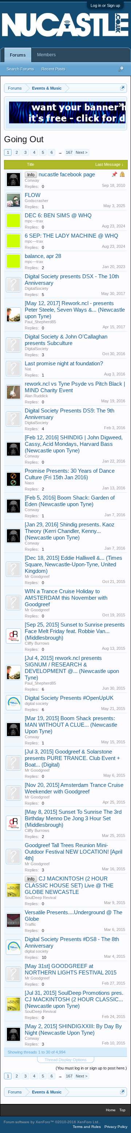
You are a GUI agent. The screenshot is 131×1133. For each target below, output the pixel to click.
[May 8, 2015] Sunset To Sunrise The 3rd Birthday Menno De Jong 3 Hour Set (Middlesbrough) (73, 818)
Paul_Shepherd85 (40, 322)
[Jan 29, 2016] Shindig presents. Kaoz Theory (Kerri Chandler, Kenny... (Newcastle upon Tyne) (70, 531)
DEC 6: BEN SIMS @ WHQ (58, 215)
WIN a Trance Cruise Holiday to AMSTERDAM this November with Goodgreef (66, 597)
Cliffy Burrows (37, 643)
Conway (32, 180)
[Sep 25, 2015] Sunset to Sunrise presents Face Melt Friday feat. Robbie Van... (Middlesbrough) (75, 631)
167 (69, 152)
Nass (29, 483)
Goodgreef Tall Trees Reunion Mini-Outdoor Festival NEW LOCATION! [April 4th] (73, 851)
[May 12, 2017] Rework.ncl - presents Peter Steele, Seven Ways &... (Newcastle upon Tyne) (75, 309)
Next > (81, 152)
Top (122, 1110)
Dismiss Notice (121, 105)
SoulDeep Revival (40, 897)
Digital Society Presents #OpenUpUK (69, 698)
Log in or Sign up (105, 5)
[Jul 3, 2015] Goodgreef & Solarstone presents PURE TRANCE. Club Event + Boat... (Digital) (72, 758)
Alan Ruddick (36, 396)
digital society (36, 703)
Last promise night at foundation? (64, 363)
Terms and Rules (87, 1127)
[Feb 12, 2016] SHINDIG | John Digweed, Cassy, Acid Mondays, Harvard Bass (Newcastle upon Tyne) (74, 444)
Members (46, 54)
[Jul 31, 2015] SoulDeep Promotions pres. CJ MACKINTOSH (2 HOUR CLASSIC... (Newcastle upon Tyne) (74, 999)
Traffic (30, 924)
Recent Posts (53, 69)
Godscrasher (36, 200)
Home (111, 1110)
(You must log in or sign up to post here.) (91, 1068)
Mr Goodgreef (37, 576)
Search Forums (20, 69)
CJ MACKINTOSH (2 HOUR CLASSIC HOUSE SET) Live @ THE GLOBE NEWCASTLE (69, 885)
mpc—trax (34, 221)
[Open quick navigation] (122, 88)
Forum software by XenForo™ (51, 1122)
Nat (28, 369)
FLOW (32, 195)
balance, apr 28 (43, 256)
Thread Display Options (66, 1060)
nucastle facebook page (67, 174)
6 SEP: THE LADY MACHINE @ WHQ (71, 236)
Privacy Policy (115, 1127)
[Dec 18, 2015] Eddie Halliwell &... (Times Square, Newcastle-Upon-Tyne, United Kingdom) (73, 564)
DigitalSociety (36, 288)
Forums (18, 55)
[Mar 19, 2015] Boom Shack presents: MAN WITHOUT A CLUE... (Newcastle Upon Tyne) (71, 724)
